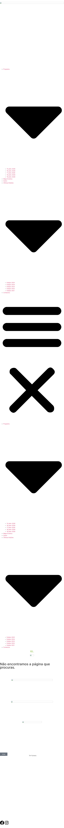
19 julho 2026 (11, 177)
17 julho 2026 (11, 173)
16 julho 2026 (11, 171)
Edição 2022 (11, 288)
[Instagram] (7, 823)
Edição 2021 (10, 290)
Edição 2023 (11, 286)
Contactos (6, 292)
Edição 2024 (11, 284)
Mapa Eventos (7, 179)
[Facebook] (2, 823)
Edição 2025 (11, 282)
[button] (32, 358)
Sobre (5, 181)
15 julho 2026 (11, 169)
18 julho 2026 (11, 175)
